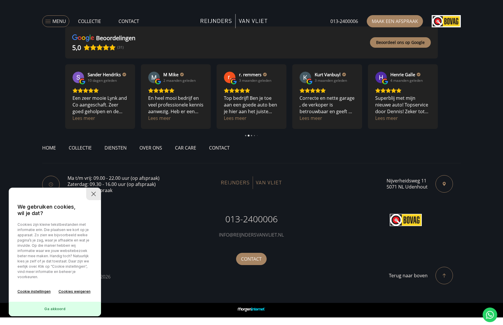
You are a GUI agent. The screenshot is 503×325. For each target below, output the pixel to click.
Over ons (150, 148)
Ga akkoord (54, 309)
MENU (59, 21)
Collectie (89, 21)
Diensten (116, 148)
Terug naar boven (408, 275)
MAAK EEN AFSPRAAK (395, 21)
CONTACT (251, 259)
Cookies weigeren (75, 291)
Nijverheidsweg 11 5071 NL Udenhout (407, 184)
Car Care (185, 148)
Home (49, 148)
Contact (128, 21)
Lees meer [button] (83, 118)
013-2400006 (344, 21)
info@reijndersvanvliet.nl (251, 235)
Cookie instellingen (34, 291)
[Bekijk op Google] (78, 77)
